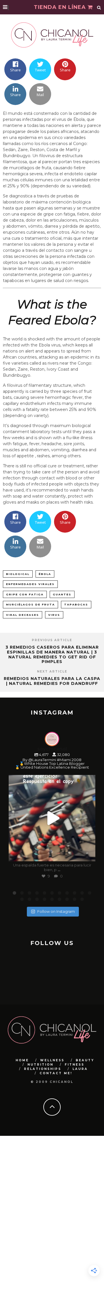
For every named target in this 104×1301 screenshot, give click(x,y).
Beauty (85, 1060)
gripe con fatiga (25, 594)
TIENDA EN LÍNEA (61, 7)
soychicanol (51, 780)
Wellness (52, 1060)
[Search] (99, 7)
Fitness (74, 1064)
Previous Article (52, 640)
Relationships (42, 1069)
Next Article (52, 671)
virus (54, 614)
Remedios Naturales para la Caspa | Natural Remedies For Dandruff (52, 681)
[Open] (52, 818)
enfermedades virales (30, 584)
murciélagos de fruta (30, 604)
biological (17, 574)
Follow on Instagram (56, 911)
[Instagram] (88, 854)
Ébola (45, 574)
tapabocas (76, 604)
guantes (62, 594)
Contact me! (56, 1073)
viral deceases (22, 614)
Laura (80, 1069)
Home (22, 1060)
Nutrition (40, 1064)
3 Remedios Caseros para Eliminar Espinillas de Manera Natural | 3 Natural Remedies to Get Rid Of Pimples (52, 654)
